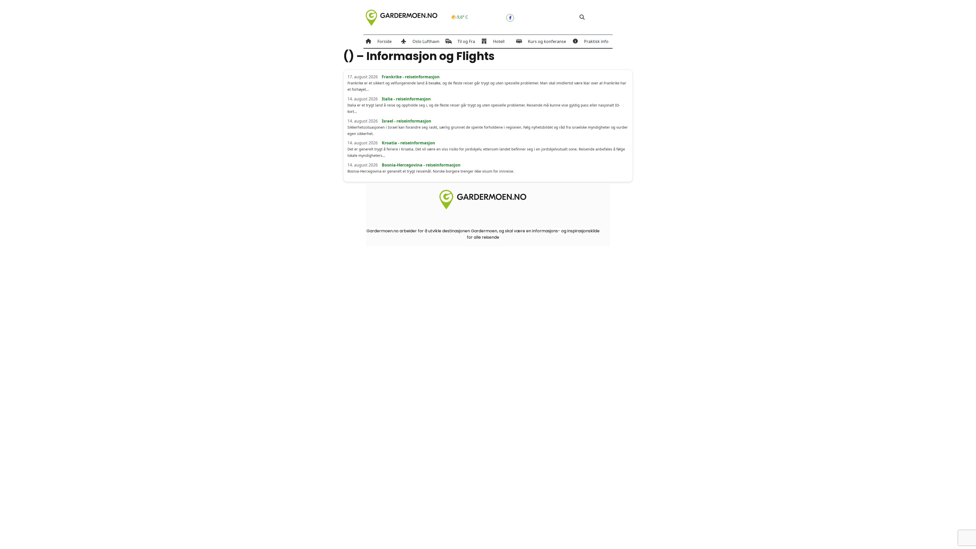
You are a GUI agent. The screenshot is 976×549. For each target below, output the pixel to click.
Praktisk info (596, 41)
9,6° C (462, 17)
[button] (582, 17)
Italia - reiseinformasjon (406, 99)
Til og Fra (466, 41)
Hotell (499, 41)
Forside (384, 41)
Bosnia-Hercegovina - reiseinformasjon (421, 165)
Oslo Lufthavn (426, 41)
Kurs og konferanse (547, 41)
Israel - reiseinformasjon (406, 121)
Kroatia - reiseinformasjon (408, 143)
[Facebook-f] (510, 18)
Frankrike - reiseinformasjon (411, 77)
